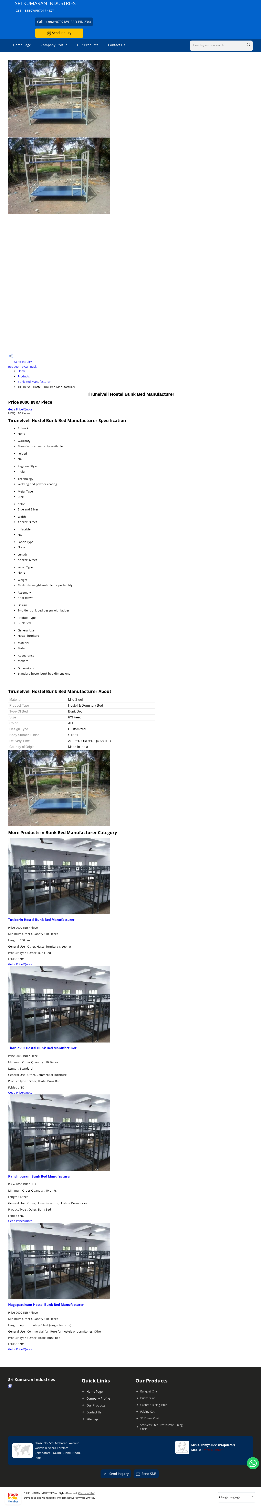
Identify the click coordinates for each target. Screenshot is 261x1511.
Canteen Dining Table (153, 1405)
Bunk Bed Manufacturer (34, 382)
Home (22, 371)
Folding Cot (147, 1411)
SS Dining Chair (150, 1418)
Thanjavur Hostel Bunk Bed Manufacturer (42, 1048)
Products (24, 376)
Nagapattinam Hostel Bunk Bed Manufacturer (46, 1304)
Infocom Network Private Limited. (76, 1497)
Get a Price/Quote (20, 409)
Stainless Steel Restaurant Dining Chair (161, 1427)
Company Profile (54, 45)
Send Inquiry (61, 33)
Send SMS (149, 1473)
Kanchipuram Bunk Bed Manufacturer (39, 1176)
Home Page (22, 45)
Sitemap (92, 1419)
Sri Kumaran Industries (45, 6)
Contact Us (116, 45)
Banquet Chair (149, 1391)
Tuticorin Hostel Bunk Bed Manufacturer (41, 919)
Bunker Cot (147, 1398)
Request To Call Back (22, 366)
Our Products (87, 45)
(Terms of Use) (86, 1493)
